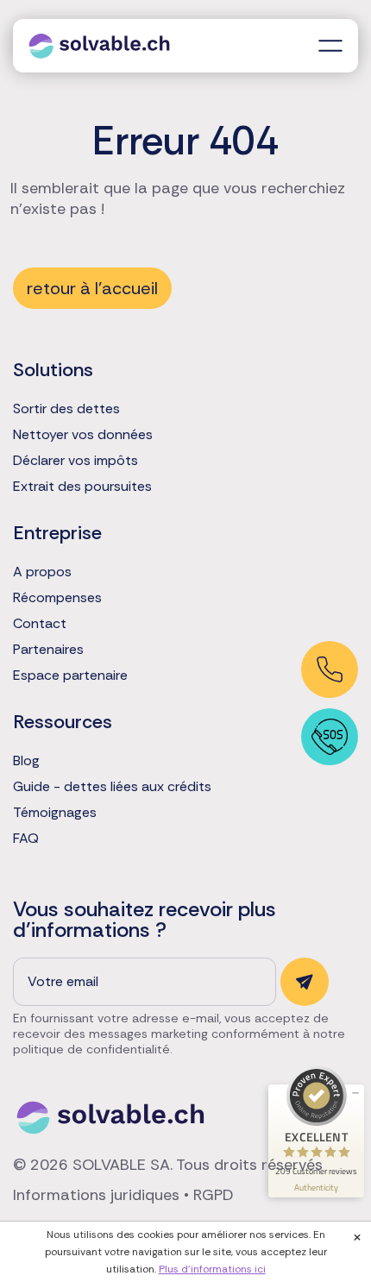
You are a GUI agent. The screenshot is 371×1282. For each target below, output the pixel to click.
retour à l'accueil (92, 288)
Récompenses (57, 597)
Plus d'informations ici (212, 1269)
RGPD (213, 1195)
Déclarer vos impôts (75, 460)
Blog (26, 761)
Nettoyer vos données (83, 434)
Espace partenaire (70, 675)
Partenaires (48, 649)
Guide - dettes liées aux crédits (112, 786)
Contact (39, 623)
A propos (42, 572)
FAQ (26, 838)
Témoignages (55, 812)
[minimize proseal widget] (355, 1093)
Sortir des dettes (66, 409)
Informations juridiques (96, 1195)
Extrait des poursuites (82, 486)
